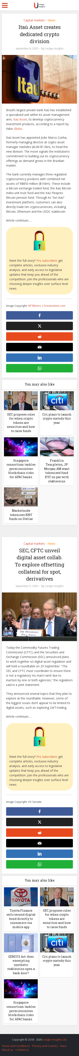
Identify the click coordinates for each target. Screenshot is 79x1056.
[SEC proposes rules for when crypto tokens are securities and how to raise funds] (21, 400)
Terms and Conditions (16, 1046)
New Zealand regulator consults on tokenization (37, 1037)
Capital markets (34, 20)
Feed (63, 1046)
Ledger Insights (54, 48)
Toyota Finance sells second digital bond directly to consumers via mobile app (21, 918)
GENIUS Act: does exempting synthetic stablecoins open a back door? (21, 965)
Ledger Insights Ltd (54, 1039)
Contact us (22, 1050)
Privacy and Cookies (45, 1046)
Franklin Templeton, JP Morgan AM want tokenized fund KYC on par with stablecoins (57, 470)
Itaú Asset (20, 119)
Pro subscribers (47, 261)
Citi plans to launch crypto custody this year (56, 418)
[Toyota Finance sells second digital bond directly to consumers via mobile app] (21, 896)
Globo (18, 129)
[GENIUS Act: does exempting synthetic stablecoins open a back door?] (21, 942)
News (51, 20)
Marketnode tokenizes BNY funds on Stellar (21, 515)
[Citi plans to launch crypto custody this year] (57, 400)
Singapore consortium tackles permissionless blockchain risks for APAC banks (21, 468)
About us (7, 1050)
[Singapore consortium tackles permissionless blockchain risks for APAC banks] (21, 446)
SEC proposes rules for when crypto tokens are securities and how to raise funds (21, 422)
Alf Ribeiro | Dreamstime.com (46, 306)
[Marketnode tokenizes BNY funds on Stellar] (21, 497)
